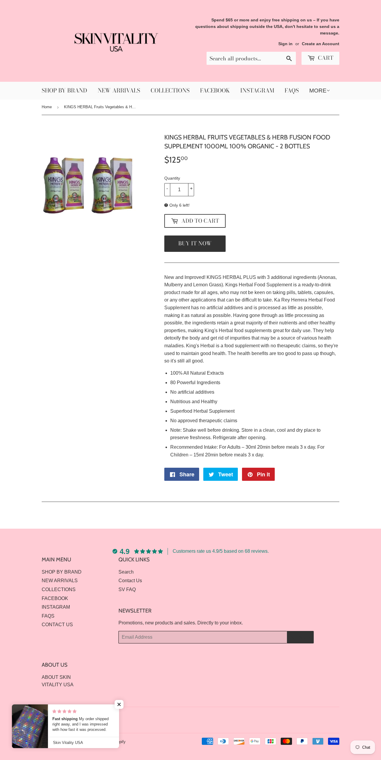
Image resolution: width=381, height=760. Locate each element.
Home (47, 107)
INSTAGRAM (257, 90)
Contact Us (130, 580)
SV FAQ (127, 589)
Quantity (172, 178)
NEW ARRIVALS (119, 90)
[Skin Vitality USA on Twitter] (313, 715)
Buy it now (195, 243)
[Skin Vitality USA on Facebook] (323, 715)
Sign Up (300, 637)
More (318, 90)
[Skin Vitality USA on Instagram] (333, 715)
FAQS (292, 90)
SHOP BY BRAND (64, 90)
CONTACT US (57, 624)
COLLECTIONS (170, 90)
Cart (324, 58)
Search (126, 571)
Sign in (285, 44)
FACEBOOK (215, 90)
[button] (119, 704)
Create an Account (320, 44)
